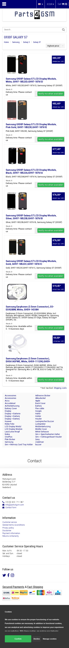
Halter (38, 414)
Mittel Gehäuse (42, 432)
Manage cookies (49, 639)
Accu (7, 401)
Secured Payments (13, 587)
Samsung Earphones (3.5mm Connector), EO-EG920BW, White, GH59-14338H (30, 308)
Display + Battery (12, 419)
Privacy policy (8, 528)
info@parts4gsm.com (14, 505)
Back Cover (40, 403)
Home (6, 42)
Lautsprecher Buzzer (44, 421)
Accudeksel (10, 403)
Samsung (16, 42)
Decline (37, 639)
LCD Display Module (13, 429)
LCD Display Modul (13, 426)
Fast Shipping (35, 587)
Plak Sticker (10, 439)
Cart (62, 4)
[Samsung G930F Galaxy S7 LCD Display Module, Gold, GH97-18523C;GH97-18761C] (17, 246)
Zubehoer (39, 442)
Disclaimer (6, 530)
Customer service (9, 522)
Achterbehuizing (12, 406)
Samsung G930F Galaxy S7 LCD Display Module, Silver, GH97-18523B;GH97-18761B (31, 217)
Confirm (18, 639)
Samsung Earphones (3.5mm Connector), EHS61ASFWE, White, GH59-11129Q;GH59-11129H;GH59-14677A (28, 361)
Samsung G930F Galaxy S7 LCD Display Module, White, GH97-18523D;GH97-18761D (31, 80)
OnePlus (8, 437)
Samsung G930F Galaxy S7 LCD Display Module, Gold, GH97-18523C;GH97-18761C (31, 262)
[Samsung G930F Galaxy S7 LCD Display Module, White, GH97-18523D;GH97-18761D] (17, 64)
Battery (38, 406)
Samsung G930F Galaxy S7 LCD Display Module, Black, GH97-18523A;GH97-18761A (31, 171)
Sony (37, 439)
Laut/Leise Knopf (12, 432)
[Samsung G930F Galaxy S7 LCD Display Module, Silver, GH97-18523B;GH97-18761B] (17, 201)
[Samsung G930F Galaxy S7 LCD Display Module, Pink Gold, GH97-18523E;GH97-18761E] (17, 110)
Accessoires (10, 395)
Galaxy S (26, 42)
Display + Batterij (12, 416)
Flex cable (39, 408)
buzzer (38, 444)
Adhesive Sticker (42, 395)
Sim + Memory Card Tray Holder (19, 444)
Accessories (10, 398)
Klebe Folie (9, 424)
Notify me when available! (51, 94)
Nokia (7, 434)
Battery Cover (11, 408)
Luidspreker (40, 424)
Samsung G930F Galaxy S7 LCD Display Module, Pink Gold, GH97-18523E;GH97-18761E (31, 126)
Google (38, 411)
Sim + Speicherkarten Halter (47, 434)
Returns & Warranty (10, 536)
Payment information (11, 533)
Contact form (10, 507)
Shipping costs (60, 388)
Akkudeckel (40, 398)
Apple (37, 401)
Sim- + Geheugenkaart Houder (48, 437)
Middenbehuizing (43, 426)
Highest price (53, 46)
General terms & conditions (13, 525)
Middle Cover (41, 429)
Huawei (8, 421)
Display (8, 411)
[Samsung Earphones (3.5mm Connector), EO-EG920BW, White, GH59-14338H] (17, 292)
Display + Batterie (12, 414)
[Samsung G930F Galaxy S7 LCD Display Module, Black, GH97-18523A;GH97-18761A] (17, 155)
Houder (38, 419)
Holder (38, 416)
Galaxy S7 (37, 42)
